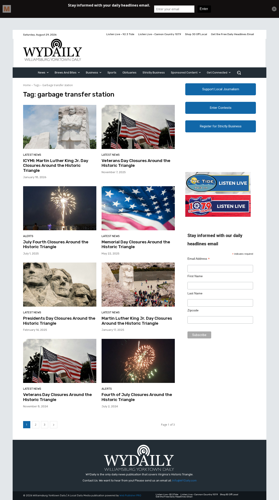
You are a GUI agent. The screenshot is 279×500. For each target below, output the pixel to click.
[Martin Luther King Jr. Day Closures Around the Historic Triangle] (138, 285)
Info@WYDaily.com (184, 480)
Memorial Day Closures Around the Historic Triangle (136, 244)
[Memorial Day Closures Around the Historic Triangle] (138, 208)
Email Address (198, 259)
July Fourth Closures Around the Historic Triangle (55, 244)
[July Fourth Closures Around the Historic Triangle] (59, 208)
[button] (239, 72)
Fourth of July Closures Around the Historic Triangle (137, 397)
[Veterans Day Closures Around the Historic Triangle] (138, 127)
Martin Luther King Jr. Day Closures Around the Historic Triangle (137, 321)
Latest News (32, 154)
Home (27, 85)
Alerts (28, 236)
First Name (195, 276)
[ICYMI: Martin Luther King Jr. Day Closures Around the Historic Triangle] (59, 127)
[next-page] (53, 424)
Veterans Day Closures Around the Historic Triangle (136, 163)
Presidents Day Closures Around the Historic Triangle (59, 321)
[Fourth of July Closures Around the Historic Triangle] (138, 361)
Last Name (194, 293)
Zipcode (193, 310)
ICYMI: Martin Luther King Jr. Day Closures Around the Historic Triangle (55, 165)
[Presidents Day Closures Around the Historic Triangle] (59, 285)
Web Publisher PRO (130, 495)
